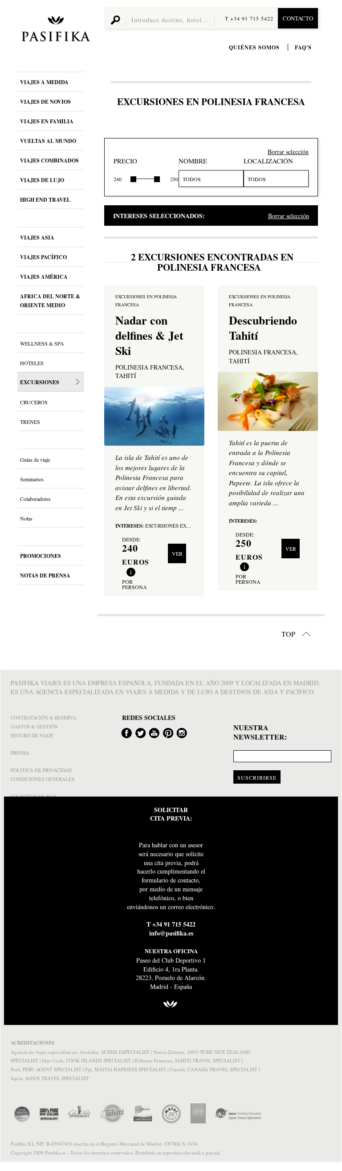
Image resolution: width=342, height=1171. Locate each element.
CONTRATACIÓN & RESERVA (43, 717)
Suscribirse (257, 777)
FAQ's (303, 47)
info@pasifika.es (171, 933)
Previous (113, 416)
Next (194, 416)
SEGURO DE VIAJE (32, 735)
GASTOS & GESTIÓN (34, 726)
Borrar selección (288, 151)
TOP (289, 633)
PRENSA (20, 752)
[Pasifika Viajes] (54, 30)
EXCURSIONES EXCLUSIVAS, (178, 525)
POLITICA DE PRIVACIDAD (41, 770)
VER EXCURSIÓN (177, 557)
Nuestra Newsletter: (260, 732)
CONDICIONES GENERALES (42, 779)
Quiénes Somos (254, 47)
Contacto (298, 18)
